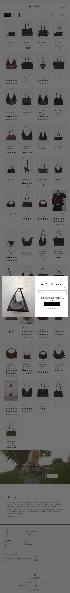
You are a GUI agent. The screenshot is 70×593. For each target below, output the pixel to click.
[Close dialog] (66, 278)
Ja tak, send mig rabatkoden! (52, 304)
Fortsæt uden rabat (51, 308)
